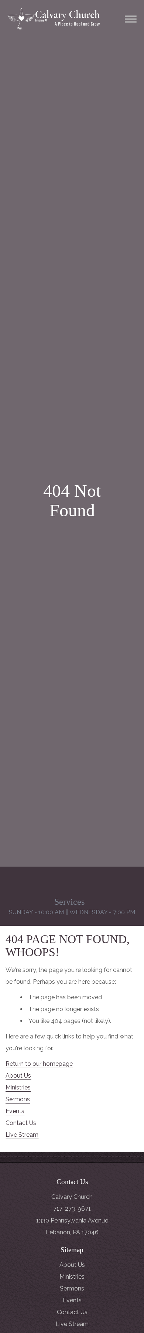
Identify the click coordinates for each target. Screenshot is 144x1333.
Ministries (18, 1087)
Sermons (18, 1099)
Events (15, 1111)
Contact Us (21, 1122)
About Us (18, 1075)
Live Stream (22, 1134)
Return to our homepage (39, 1063)
